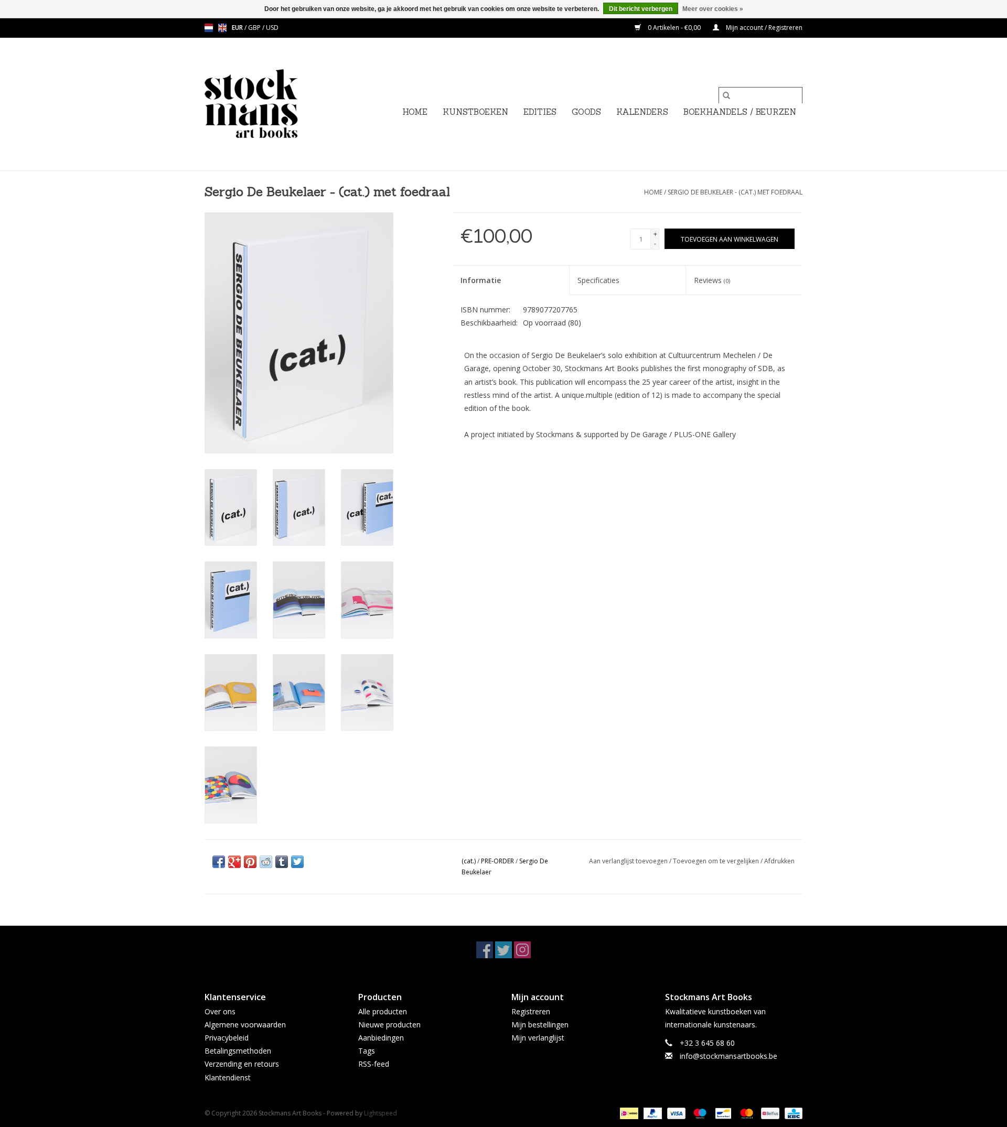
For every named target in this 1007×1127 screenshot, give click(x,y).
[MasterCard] (745, 1112)
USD (272, 27)
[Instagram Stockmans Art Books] (522, 949)
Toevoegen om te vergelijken (716, 861)
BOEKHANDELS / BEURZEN (739, 112)
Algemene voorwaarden (245, 1025)
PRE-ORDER (497, 861)
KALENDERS (642, 112)
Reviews (712, 280)
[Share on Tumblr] (281, 861)
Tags (366, 1051)
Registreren (530, 1011)
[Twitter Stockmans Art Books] (503, 949)
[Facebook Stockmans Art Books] (484, 949)
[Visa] (675, 1112)
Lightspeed (380, 1113)
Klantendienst (228, 1077)
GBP (255, 27)
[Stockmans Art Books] (269, 104)
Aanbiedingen (381, 1038)
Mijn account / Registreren (763, 27)
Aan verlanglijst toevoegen (629, 861)
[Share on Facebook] (218, 861)
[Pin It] (250, 861)
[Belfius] (768, 1112)
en (222, 28)
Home (414, 112)
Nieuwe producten (389, 1025)
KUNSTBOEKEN (475, 112)
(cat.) (469, 861)
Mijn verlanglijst (537, 1038)
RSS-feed (373, 1064)
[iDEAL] (627, 1112)
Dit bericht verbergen (640, 9)
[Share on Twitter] (297, 861)
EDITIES (539, 112)
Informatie (480, 280)
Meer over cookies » (712, 9)
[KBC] (791, 1112)
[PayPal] (651, 1112)
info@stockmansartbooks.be (728, 1056)
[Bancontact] (722, 1112)
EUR (238, 27)
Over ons (220, 1011)
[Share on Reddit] (266, 861)
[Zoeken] (726, 95)
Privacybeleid (227, 1038)
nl (209, 28)
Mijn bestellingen (540, 1025)
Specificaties (598, 280)
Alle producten (382, 1011)
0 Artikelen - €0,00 (674, 27)
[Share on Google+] (234, 861)
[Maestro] (699, 1112)
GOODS (586, 112)
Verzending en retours (242, 1064)
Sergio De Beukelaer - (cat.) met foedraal (735, 192)
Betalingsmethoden (238, 1051)
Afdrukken (779, 861)
